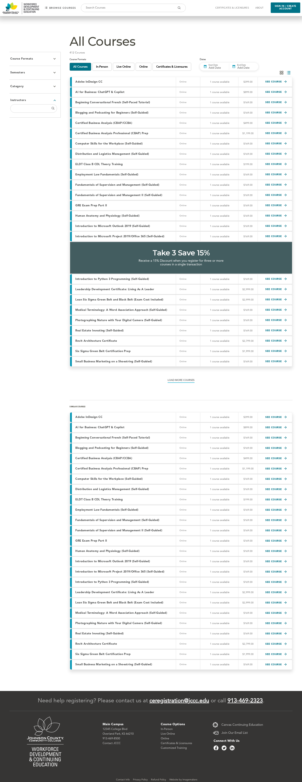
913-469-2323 (245, 701)
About (259, 8)
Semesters (17, 72)
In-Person (167, 729)
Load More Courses (181, 380)
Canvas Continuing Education (242, 724)
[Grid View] (281, 73)
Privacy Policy (140, 780)
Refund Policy (159, 780)
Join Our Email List (234, 732)
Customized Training (174, 748)
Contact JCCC (112, 743)
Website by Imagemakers (183, 780)
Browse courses (62, 8)
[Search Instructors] (53, 108)
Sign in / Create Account (285, 7)
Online (165, 738)
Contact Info (123, 780)
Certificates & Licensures (232, 8)
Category (17, 86)
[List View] (289, 73)
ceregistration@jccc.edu (179, 701)
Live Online (168, 734)
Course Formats (21, 58)
